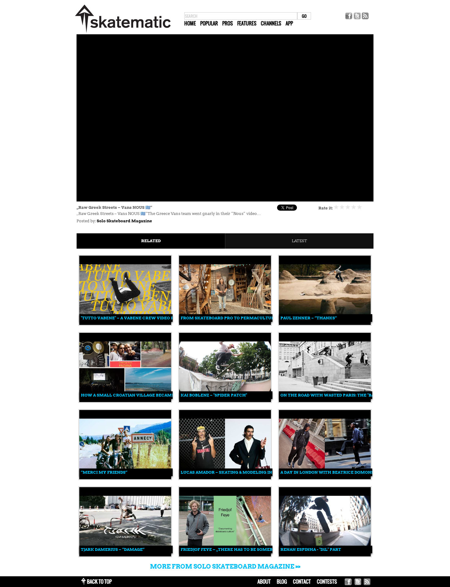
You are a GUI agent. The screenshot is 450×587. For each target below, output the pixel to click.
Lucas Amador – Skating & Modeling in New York (239, 472)
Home (190, 23)
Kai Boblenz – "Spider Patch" (214, 395)
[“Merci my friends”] (125, 478)
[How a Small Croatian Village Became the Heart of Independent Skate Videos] (125, 400)
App (289, 23)
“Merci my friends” (104, 472)
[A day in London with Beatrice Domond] (325, 478)
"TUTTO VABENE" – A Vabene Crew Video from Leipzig (141, 318)
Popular (209, 23)
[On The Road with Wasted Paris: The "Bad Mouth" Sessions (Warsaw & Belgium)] (325, 400)
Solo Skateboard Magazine (124, 221)
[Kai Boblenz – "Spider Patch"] (225, 400)
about (264, 581)
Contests (327, 581)
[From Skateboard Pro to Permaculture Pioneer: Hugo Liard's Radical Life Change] (225, 323)
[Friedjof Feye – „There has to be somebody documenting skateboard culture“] (225, 555)
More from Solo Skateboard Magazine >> (225, 566)
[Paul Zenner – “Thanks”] (325, 323)
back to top (99, 581)
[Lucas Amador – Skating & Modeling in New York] (225, 478)
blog (282, 581)
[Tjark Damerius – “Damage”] (125, 555)
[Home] (122, 33)
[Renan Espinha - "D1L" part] (325, 555)
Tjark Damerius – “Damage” (112, 549)
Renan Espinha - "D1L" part (310, 549)
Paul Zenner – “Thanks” (308, 318)
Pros (227, 23)
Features (247, 23)
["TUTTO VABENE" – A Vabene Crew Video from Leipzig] (125, 323)
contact (302, 581)
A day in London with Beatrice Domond (327, 472)
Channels (271, 23)
